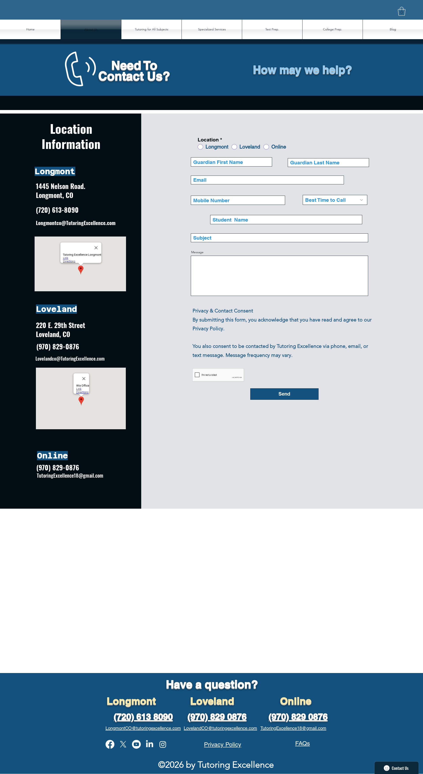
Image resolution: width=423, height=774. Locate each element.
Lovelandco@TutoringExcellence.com (70, 358)
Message (197, 252)
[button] (401, 11)
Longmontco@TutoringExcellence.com (75, 223)
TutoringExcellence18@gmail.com (70, 475)
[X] (123, 744)
